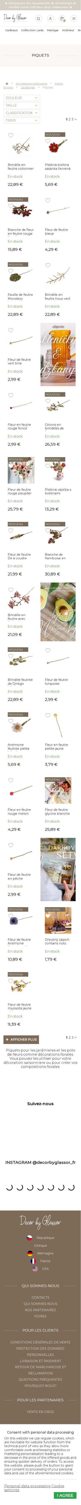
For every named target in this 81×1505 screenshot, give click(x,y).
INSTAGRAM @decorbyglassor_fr (40, 1162)
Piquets (48, 87)
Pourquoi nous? (40, 1386)
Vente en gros (40, 1412)
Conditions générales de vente (40, 1342)
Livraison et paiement (40, 1361)
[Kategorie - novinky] (58, 612)
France (45, 1261)
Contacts (40, 1298)
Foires (40, 1316)
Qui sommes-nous (40, 1304)
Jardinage (28, 87)
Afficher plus (21, 1039)
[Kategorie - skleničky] (58, 354)
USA (45, 1269)
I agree (65, 1495)
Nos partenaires (40, 1310)
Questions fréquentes (40, 1380)
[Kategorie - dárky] (58, 869)
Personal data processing (27, 1486)
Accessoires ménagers (31, 83)
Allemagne (45, 1253)
